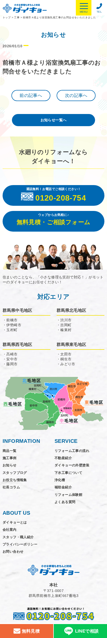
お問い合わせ (13, 551)
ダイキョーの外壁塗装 (72, 465)
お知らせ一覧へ (54, 120)
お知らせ (10, 465)
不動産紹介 (63, 458)
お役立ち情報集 (15, 480)
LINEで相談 (87, 631)
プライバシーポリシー (20, 544)
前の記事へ (30, 95)
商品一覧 (10, 451)
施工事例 (10, 458)
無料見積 (30, 631)
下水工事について (68, 473)
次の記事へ (76, 95)
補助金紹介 (63, 487)
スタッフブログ (15, 473)
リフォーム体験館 (68, 495)
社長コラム (11, 487)
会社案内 (10, 529)
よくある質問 (65, 502)
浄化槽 (60, 480)
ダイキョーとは (15, 522)
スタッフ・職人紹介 (18, 537)
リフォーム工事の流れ (72, 451)
